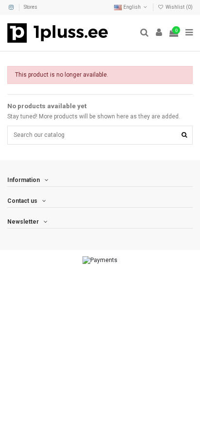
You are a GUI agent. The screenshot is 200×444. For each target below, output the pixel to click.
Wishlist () (178, 7)
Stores (30, 7)
